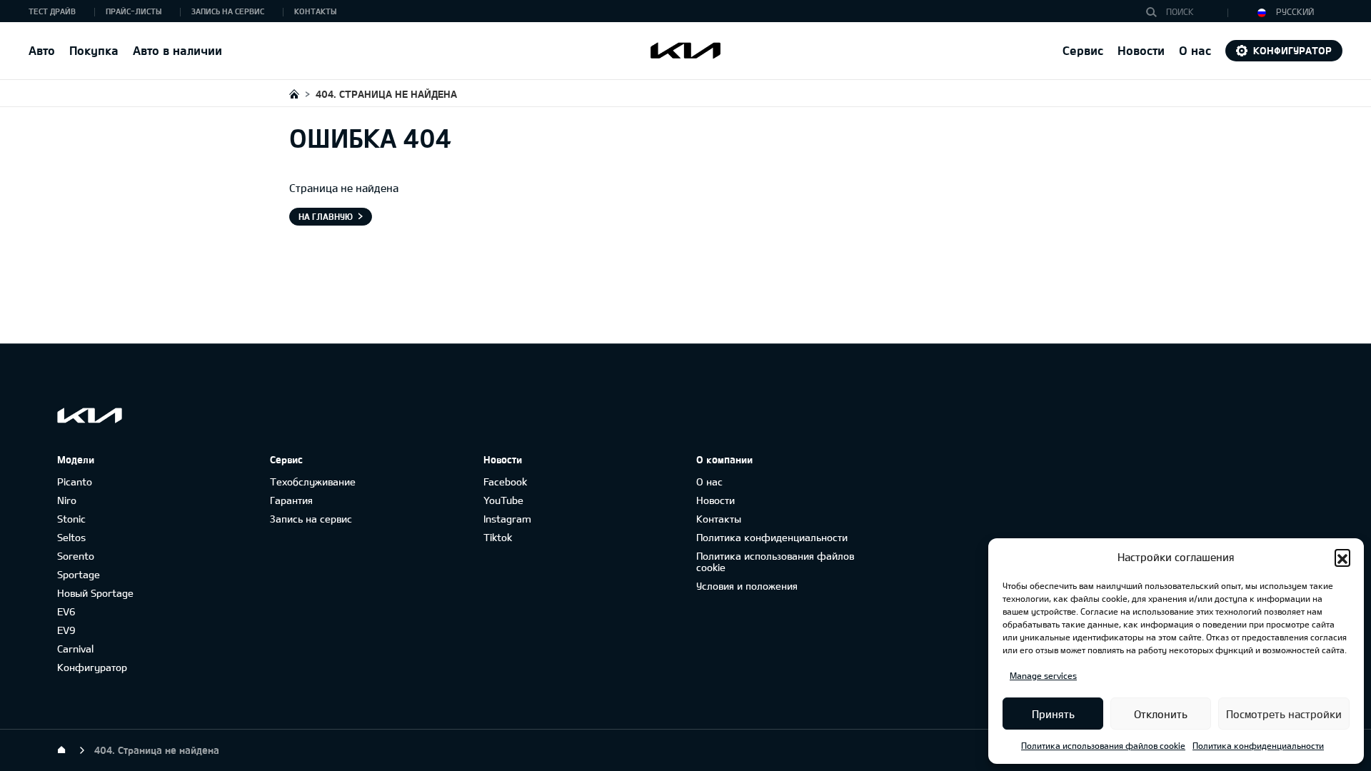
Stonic (71, 519)
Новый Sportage (95, 593)
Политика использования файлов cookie (1103, 745)
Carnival (75, 648)
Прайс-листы (133, 11)
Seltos (71, 537)
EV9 (66, 630)
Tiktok (497, 537)
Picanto (74, 481)
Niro (66, 500)
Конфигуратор (1292, 50)
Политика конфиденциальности (1258, 745)
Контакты (315, 11)
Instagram (507, 519)
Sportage (78, 574)
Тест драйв (52, 11)
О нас (709, 481)
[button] (1342, 557)
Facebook (505, 481)
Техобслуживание (313, 481)
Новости (1141, 50)
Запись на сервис (227, 11)
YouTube (503, 500)
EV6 (66, 611)
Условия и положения (747, 586)
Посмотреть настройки (1284, 713)
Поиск (1154, 12)
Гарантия (291, 500)
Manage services (1043, 675)
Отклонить (1160, 713)
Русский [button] (1294, 11)
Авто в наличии (177, 50)
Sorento (75, 556)
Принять (1053, 713)
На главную (325, 216)
